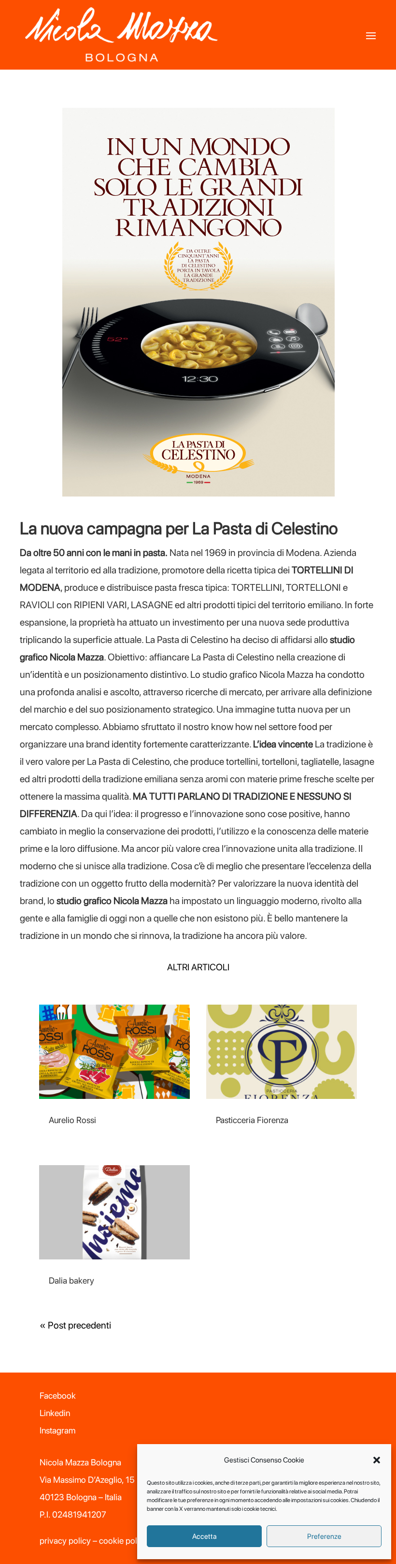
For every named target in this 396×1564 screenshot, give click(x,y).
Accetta (204, 1536)
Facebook (58, 1395)
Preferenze (324, 1536)
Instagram (57, 1430)
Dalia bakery (71, 1280)
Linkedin (55, 1413)
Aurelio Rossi (72, 1120)
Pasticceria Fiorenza (252, 1120)
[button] (377, 1460)
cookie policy (123, 1540)
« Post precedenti (75, 1325)
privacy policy (65, 1540)
